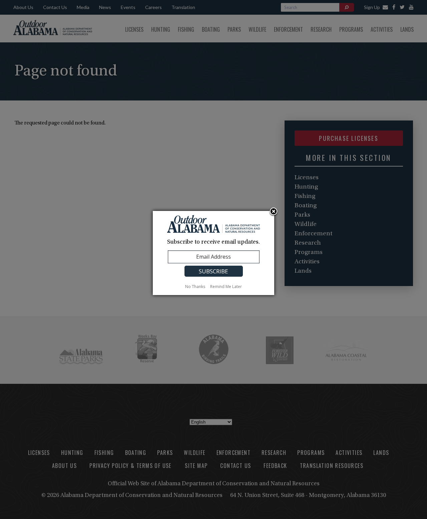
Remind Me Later (226, 286)
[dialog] (213, 253)
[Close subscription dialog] (274, 212)
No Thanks (195, 286)
